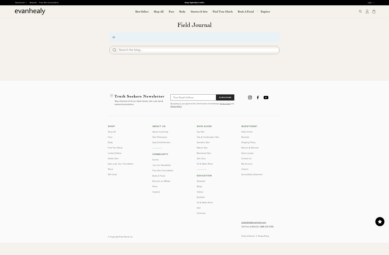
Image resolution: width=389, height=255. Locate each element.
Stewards (201, 181)
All (113, 37)
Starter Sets (113, 158)
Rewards (33, 3)
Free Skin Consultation (49, 3)
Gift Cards (112, 174)
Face (110, 137)
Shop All (112, 131)
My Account (246, 163)
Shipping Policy (248, 142)
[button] (158, 11)
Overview (201, 213)
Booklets (201, 197)
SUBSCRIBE (225, 97)
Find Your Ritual (115, 147)
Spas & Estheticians (161, 142)
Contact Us (246, 158)
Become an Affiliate (161, 181)
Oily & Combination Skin (208, 137)
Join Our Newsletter (161, 165)
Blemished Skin (204, 153)
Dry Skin (201, 131)
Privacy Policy (263, 236)
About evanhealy (160, 131)
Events (155, 159)
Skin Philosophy (159, 137)
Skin (199, 207)
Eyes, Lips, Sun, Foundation (120, 163)
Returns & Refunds (249, 147)
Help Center (247, 131)
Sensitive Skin (203, 142)
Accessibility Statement (252, 174)
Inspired (156, 192)
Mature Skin (202, 147)
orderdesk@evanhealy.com (253, 222)
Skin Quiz (201, 158)
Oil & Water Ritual (205, 163)
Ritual (110, 169)
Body (110, 142)
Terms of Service (248, 236)
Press (154, 186)
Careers (244, 169)
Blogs (199, 186)
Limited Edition (115, 153)
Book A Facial (158, 175)
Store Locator (247, 153)
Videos (200, 192)
